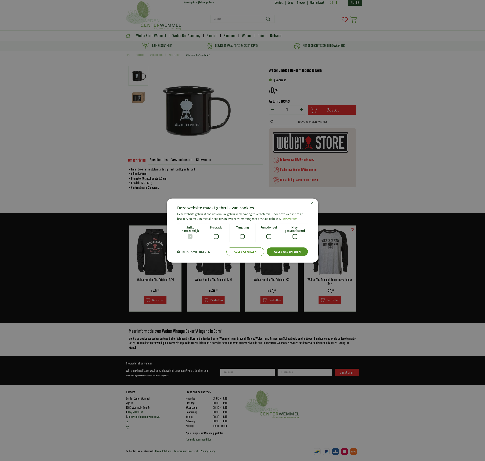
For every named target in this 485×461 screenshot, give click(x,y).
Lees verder (289, 218)
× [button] (312, 202)
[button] (193, 252)
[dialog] (242, 230)
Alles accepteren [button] (287, 251)
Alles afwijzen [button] (245, 251)
